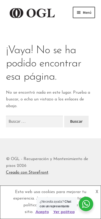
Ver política (64, 212)
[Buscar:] (35, 122)
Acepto (42, 212)
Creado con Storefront (27, 172)
